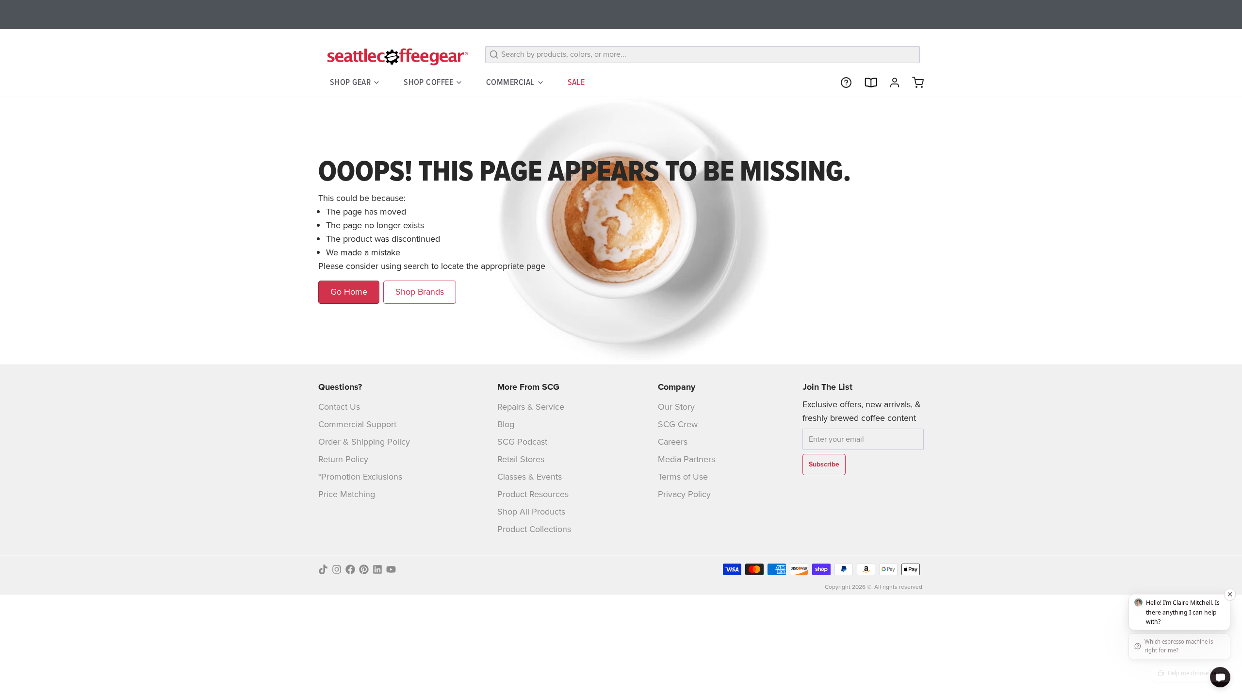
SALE (576, 82)
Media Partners (686, 459)
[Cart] (914, 82)
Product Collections (534, 529)
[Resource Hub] (842, 82)
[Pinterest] (364, 569)
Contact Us (339, 406)
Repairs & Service (530, 406)
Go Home (348, 291)
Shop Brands (419, 291)
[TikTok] (323, 569)
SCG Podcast (522, 441)
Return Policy (343, 459)
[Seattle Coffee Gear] (396, 56)
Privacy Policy (684, 494)
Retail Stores (520, 459)
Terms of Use (683, 476)
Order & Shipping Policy (364, 441)
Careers (672, 441)
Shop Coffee (428, 82)
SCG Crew (678, 424)
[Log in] (890, 82)
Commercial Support (357, 424)
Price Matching (346, 494)
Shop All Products (531, 511)
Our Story (676, 406)
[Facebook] (350, 569)
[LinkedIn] (377, 569)
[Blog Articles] (866, 82)
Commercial (510, 82)
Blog (505, 424)
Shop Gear (350, 82)
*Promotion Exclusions (360, 476)
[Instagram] (337, 569)
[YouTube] (391, 569)
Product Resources (533, 494)
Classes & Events (529, 476)
